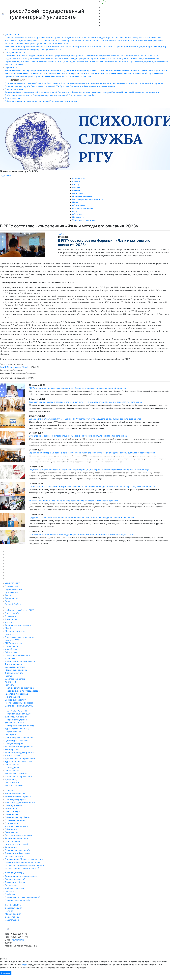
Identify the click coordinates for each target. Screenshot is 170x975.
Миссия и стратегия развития (62, 40)
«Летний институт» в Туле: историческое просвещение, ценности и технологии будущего (73, 500)
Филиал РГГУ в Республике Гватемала (95, 61)
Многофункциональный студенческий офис (26, 73)
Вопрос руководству (156, 46)
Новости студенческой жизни (20, 802)
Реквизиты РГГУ (59, 76)
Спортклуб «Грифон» (158, 70)
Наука (75, 202)
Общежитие (40, 83)
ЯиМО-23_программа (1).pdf (14, 367)
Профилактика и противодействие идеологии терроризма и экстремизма (22, 694)
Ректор (52, 37)
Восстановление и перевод (74, 83)
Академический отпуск (99, 83)
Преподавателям (13, 89)
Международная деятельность (87, 199)
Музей (44, 40)
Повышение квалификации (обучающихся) (126, 73)
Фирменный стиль (55, 46)
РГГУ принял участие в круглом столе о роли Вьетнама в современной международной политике (77, 388)
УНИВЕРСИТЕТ (12, 583)
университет (11, 34)
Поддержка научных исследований (50, 95)
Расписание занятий (15, 70)
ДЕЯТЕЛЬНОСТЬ (13, 905)
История (147, 37)
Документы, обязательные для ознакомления (92, 86)
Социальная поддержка (79, 76)
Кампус (68, 46)
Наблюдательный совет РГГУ (19, 610)
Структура (109, 37)
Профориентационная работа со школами (75, 55)
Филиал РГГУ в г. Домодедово (61, 61)
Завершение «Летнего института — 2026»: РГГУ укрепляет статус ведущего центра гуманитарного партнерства (85, 419)
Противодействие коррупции (130, 46)
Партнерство (78, 217)
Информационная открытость (42, 43)
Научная (27, 101)
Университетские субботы (139, 55)
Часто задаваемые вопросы (19, 49)
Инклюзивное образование (128, 61)
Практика (64, 86)
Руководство (73, 37)
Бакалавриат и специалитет (19, 746)
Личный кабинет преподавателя (21, 92)
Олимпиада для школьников (19, 737)
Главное (76, 181)
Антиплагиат (85, 92)
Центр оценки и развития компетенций (131, 83)
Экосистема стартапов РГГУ (45, 86)
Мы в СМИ (77, 193)
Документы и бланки (68, 92)
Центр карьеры (68, 73)
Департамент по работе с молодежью (102, 70)
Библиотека (54, 73)
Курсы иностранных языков (32, 61)
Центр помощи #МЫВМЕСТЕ (47, 49)
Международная (40, 101)
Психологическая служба (17, 86)
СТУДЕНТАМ (11, 790)
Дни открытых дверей (42, 55)
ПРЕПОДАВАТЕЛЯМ (14, 873)
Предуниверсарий (87, 58)
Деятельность (12, 98)
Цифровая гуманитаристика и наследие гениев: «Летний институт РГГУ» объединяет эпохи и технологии (81, 517)
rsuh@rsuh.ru (18, 940)
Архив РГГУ (99, 46)
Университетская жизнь (84, 220)
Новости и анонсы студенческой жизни (63, 70)
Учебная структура (101, 92)
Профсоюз (126, 92)
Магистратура (12, 749)
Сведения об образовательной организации (27, 37)
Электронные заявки (82, 46)
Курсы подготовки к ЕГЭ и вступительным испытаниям (17, 731)
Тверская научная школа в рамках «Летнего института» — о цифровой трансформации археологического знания (85, 402)
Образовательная (13, 101)
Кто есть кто (102, 40)
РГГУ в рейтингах (86, 40)
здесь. (25, 964)
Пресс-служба (135, 37)
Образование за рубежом (17, 817)
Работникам (144, 40)
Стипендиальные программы (19, 83)
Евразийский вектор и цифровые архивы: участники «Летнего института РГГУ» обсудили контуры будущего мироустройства (92, 452)
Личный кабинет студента (134, 70)
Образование (97, 73)
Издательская (70, 101)
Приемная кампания (82, 196)
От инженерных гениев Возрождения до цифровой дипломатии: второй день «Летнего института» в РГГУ (82, 534)
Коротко (76, 187)
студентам (10, 67)
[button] (13, 142)
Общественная (55, 101)
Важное (76, 190)
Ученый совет (116, 40)
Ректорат (61, 37)
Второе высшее (134, 58)
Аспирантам (157, 83)
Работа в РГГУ (130, 40)
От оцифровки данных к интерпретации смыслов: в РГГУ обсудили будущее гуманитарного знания (78, 436)
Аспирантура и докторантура (111, 58)
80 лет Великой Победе (92, 37)
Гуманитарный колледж (65, 58)
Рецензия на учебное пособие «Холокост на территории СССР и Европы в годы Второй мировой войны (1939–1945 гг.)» (89, 469)
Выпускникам (53, 83)
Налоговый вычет (17, 80)
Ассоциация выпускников (27, 40)
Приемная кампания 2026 (18, 55)
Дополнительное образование (20, 758)
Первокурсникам (34, 70)
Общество (77, 214)
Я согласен (5, 973)
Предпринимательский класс (110, 55)
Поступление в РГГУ (15, 52)
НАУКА (61, 234)
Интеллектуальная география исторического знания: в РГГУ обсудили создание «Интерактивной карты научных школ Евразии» (93, 486)
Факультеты (122, 37)
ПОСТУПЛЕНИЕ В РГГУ (16, 710)
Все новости (78, 178)
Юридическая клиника (16, 670)
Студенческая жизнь (82, 208)
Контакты (110, 46)
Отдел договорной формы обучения (32, 76)
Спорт (75, 211)
